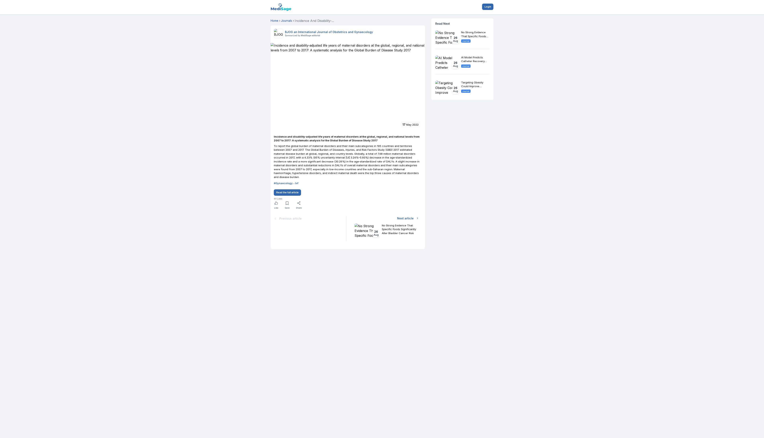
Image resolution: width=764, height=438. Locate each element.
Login (487, 6)
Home (274, 20)
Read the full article (287, 192)
